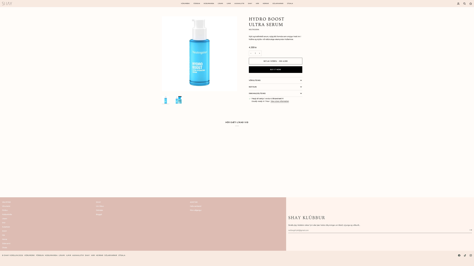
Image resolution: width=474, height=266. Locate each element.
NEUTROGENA (254, 29)
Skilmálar (99, 210)
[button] (185, 3)
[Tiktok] (465, 255)
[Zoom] (199, 53)
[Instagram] (471, 255)
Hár (3, 235)
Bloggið (99, 214)
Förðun (5, 210)
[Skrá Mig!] (470, 230)
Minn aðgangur (196, 210)
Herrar (4, 239)
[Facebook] (459, 255)
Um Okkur (100, 206)
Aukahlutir (6, 227)
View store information (280, 101)
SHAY (4, 231)
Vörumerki (6, 206)
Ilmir (3, 223)
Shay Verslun (11, 255)
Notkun (253, 87)
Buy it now (275, 69)
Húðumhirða (7, 214)
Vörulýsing (255, 80)
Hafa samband (195, 206)
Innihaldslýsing (257, 93)
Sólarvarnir (6, 243)
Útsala (4, 247)
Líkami (4, 218)
